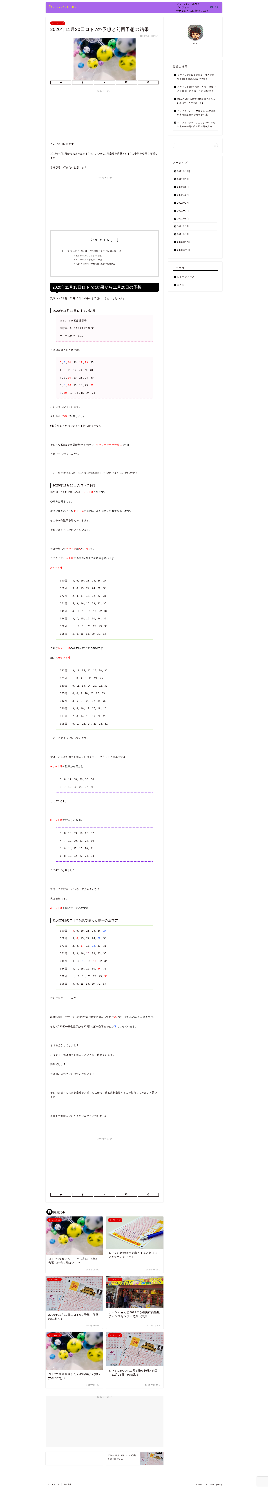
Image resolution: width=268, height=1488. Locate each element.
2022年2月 (183, 195)
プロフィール (184, 7)
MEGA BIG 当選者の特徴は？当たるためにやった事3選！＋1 (196, 101)
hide (114, 240)
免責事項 (67, 1484)
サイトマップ (53, 1484)
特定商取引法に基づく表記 (192, 10)
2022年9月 (183, 179)
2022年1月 (183, 202)
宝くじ (181, 284)
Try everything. (63, 7)
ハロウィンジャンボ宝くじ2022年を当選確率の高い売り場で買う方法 (196, 124)
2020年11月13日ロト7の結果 (89, 256)
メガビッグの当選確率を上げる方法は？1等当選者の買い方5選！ (195, 77)
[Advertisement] (104, 115)
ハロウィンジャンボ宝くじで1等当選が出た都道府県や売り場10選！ (196, 113)
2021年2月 (183, 226)
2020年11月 (183, 250)
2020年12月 (183, 242)
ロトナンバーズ (58, 23)
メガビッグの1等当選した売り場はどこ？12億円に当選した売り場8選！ (196, 89)
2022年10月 (183, 171)
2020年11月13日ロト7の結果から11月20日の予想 (94, 250)
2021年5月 (183, 218)
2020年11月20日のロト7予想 (89, 259)
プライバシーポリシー (189, 3)
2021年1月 (183, 234)
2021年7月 (183, 210)
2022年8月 (183, 187)
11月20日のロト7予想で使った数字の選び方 (95, 264)
